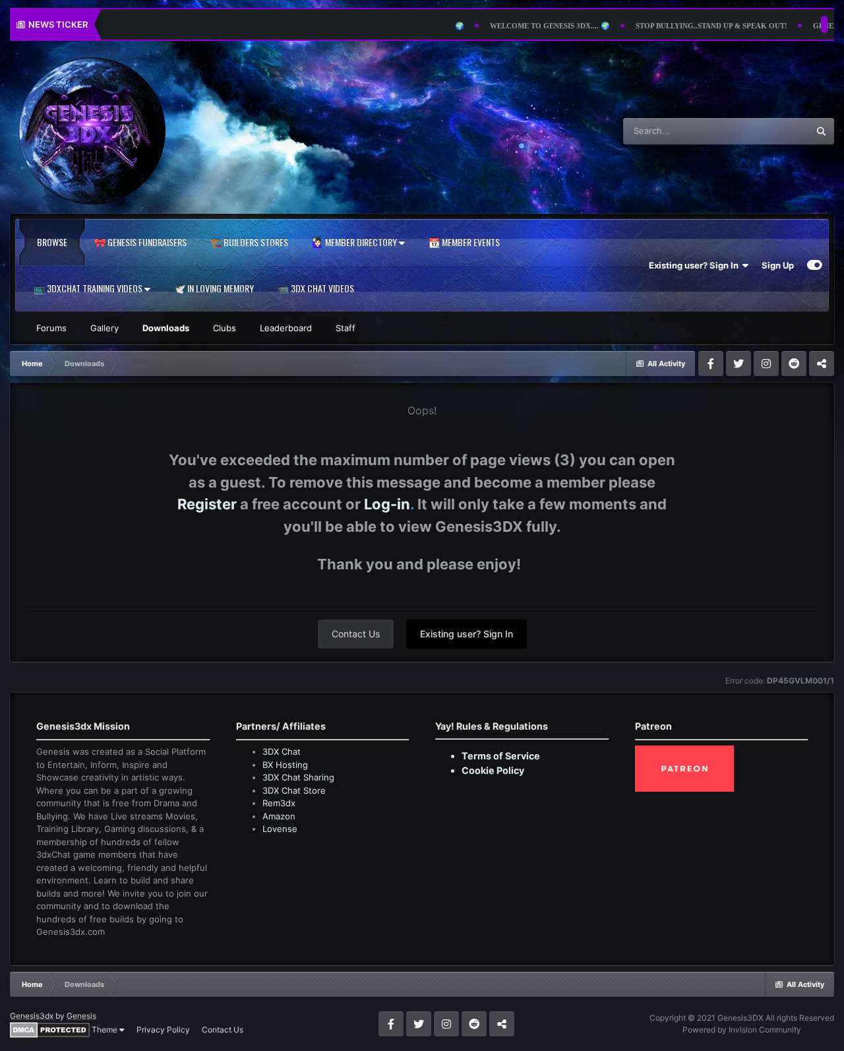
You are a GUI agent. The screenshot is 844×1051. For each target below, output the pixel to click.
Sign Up (778, 265)
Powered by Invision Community (741, 1030)
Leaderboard (286, 328)
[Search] (821, 131)
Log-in (387, 504)
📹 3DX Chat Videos (316, 288)
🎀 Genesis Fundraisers (140, 242)
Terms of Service (501, 755)
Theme (105, 1030)
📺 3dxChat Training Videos (89, 288)
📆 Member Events (464, 242)
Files (781, 131)
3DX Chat (281, 751)
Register (207, 504)
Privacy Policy (163, 1030)
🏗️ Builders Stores (249, 242)
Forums (51, 328)
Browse (52, 242)
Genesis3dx (31, 1016)
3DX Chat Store (294, 790)
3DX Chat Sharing (298, 777)
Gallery (104, 328)
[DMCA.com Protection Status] (50, 1029)
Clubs (224, 328)
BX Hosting (285, 764)
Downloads (165, 328)
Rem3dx (278, 803)
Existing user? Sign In (695, 265)
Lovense (279, 828)
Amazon (278, 816)
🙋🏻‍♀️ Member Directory (355, 242)
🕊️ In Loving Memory (214, 288)
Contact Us (356, 633)
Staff (345, 328)
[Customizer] (814, 265)
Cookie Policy (493, 770)
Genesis (81, 1016)
